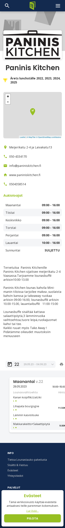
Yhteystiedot (15, 476)
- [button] (8, 101)
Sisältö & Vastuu (18, 465)
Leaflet (22, 137)
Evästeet (13, 470)
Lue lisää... (32, 511)
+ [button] (8, 96)
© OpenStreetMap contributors (48, 137)
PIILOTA (32, 518)
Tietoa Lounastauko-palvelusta (27, 459)
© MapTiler (31, 137)
